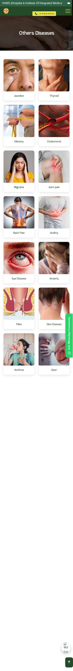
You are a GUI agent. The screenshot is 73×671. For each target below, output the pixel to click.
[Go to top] (69, 662)
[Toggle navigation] (65, 11)
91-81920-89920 (46, 14)
